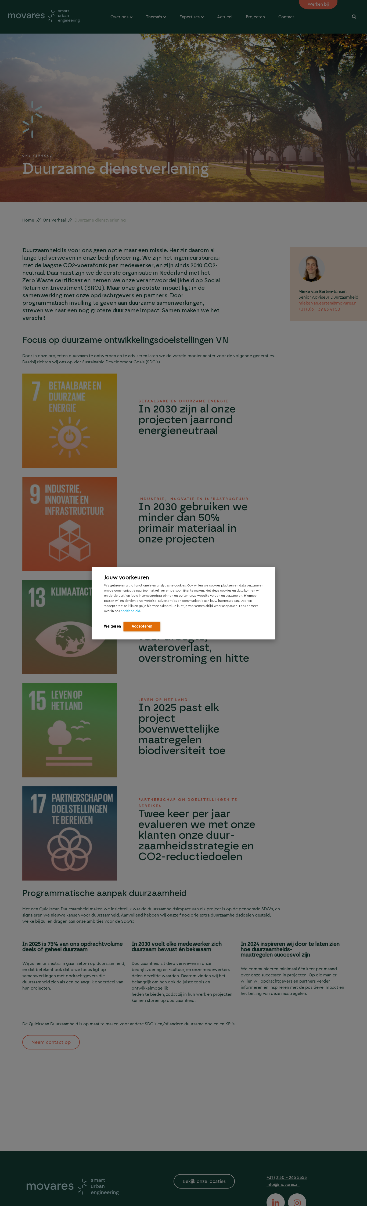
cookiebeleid (130, 610)
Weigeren (112, 626)
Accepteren (142, 626)
